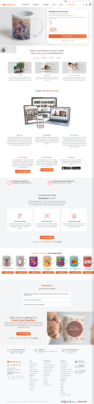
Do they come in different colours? (33, 300)
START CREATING (47, 237)
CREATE (8, 272)
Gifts (54, 4)
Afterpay (62, 388)
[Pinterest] (20, 365)
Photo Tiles (45, 379)
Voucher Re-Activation (34, 371)
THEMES (51, 57)
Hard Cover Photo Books (48, 367)
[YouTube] (14, 365)
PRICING (58, 57)
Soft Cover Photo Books (48, 365)
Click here (41, 351)
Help (90, 1)
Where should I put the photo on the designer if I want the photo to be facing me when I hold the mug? (46, 294)
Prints (61, 4)
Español (19, 378)
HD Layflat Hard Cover (48, 371)
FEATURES (36, 57)
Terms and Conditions (34, 380)
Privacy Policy (32, 382)
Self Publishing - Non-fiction (67, 371)
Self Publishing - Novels (66, 373)
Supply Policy (32, 384)
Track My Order (77, 1)
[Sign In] (86, 4)
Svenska (23, 378)
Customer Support (33, 365)
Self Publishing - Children (66, 369)
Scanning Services (47, 385)
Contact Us (31, 367)
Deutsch (17, 376)
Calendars (46, 4)
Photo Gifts (54, 13)
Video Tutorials (15, 352)
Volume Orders (64, 363)
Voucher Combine (33, 369)
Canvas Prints (46, 373)
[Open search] (83, 4)
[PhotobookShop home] (9, 4)
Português (14, 378)
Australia (68, 1)
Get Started (63, 392)
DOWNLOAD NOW (47, 169)
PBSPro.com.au (64, 377)
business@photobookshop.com (18, 351)
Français (13, 376)
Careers (31, 390)
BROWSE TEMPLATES (22, 171)
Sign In (84, 1)
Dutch (9, 376)
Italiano (22, 376)
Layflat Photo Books (47, 369)
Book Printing (63, 367)
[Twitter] (8, 365)
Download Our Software (66, 394)
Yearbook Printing (64, 365)
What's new (31, 388)
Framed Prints (46, 375)
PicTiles (45, 377)
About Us (31, 378)
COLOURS (44, 57)
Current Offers (71, 4)
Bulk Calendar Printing (65, 375)
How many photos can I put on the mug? (34, 304)
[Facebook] (11, 365)
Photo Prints (46, 383)
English (9, 378)
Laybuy (62, 386)
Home (50, 13)
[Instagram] (17, 365)
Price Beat (31, 386)
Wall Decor (36, 4)
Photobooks (25, 4)
